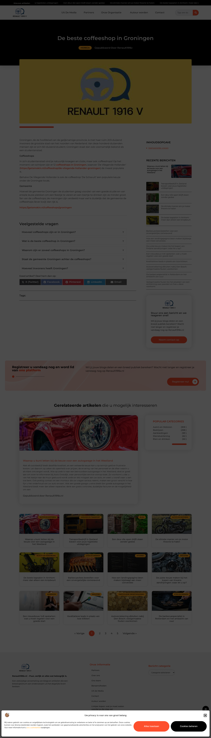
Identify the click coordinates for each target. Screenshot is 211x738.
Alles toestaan (151, 726)
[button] (205, 715)
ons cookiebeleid (33, 727)
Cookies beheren (189, 726)
